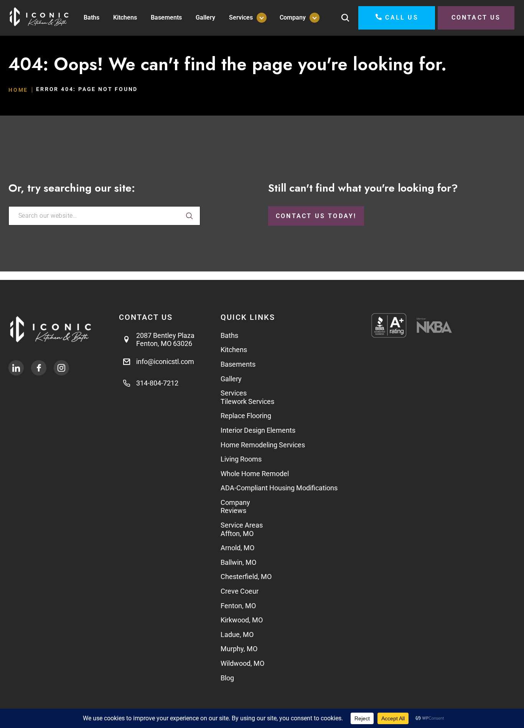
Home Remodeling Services (263, 445)
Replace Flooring (246, 416)
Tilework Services (247, 401)
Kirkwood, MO (242, 620)
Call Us (401, 17)
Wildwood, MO (242, 663)
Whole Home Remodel (255, 474)
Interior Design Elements (258, 430)
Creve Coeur (240, 591)
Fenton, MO (238, 606)
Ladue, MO (238, 634)
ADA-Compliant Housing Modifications (279, 488)
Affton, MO (237, 533)
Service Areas (242, 525)
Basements (166, 17)
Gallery (205, 17)
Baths (91, 17)
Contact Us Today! (316, 216)
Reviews (233, 510)
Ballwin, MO (238, 562)
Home (18, 90)
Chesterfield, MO (246, 576)
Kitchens (125, 17)
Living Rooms (241, 459)
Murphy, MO (239, 649)
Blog (227, 678)
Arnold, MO (237, 548)
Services (241, 17)
